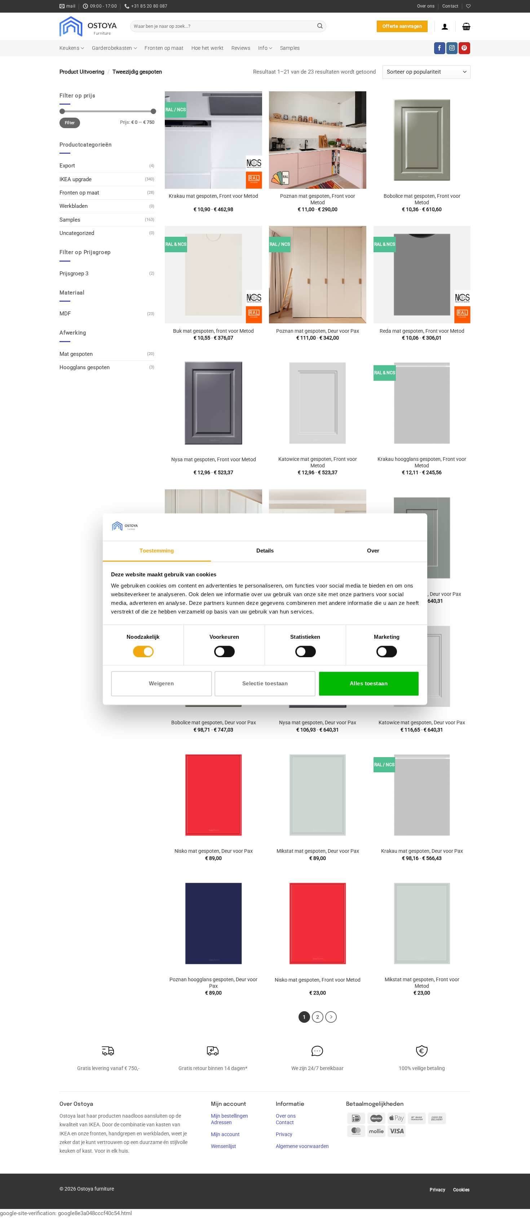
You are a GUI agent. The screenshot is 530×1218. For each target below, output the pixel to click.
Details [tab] (265, 551)
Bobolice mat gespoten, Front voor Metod (422, 199)
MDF (65, 313)
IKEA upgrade (75, 179)
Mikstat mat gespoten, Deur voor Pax (318, 851)
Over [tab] (373, 551)
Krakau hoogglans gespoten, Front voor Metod (421, 462)
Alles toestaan (369, 684)
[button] (445, 26)
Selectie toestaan (265, 684)
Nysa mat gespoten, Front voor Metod (213, 459)
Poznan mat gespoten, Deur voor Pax (317, 331)
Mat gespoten (76, 354)
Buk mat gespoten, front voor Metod (213, 331)
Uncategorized (76, 233)
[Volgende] (331, 1017)
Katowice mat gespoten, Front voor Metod (317, 462)
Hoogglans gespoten (84, 367)
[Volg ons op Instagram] (452, 48)
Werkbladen (73, 206)
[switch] (224, 651)
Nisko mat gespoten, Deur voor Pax (214, 851)
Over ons (426, 6)
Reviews (241, 48)
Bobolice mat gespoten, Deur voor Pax (213, 722)
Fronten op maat (164, 48)
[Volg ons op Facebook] (439, 48)
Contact (450, 6)
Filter (70, 123)
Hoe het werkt (207, 48)
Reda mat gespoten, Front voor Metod (422, 331)
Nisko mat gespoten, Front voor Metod (318, 980)
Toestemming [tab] (157, 551)
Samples (290, 48)
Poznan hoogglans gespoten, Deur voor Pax (213, 983)
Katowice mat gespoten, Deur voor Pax (422, 722)
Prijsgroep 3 (73, 273)
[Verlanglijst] (468, 6)
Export (67, 165)
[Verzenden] (320, 26)
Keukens (69, 48)
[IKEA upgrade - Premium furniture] (89, 26)
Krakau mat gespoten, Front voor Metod (213, 196)
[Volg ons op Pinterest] (464, 48)
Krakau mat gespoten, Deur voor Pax (422, 851)
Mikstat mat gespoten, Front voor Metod (422, 983)
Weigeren (161, 684)
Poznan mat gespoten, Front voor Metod (317, 199)
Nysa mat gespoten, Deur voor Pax (317, 722)
